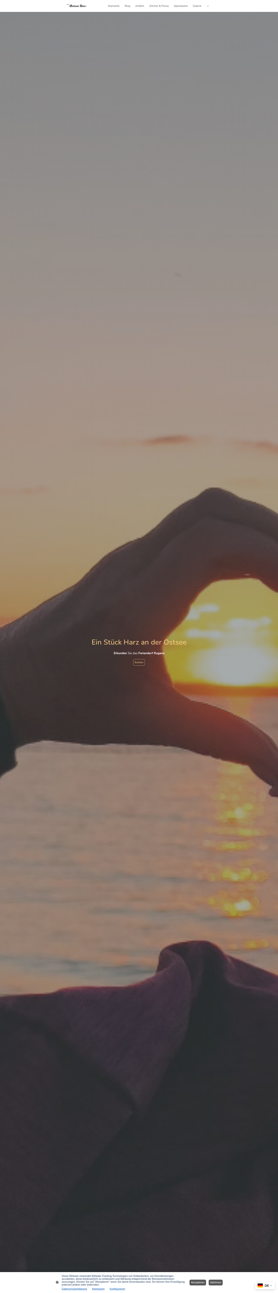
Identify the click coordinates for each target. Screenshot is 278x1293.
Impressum (98, 1289)
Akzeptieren (198, 1282)
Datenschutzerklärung (74, 1289)
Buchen (139, 662)
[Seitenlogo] (77, 6)
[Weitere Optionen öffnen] (208, 6)
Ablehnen (215, 1282)
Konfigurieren (117, 1289)
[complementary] (265, 1286)
